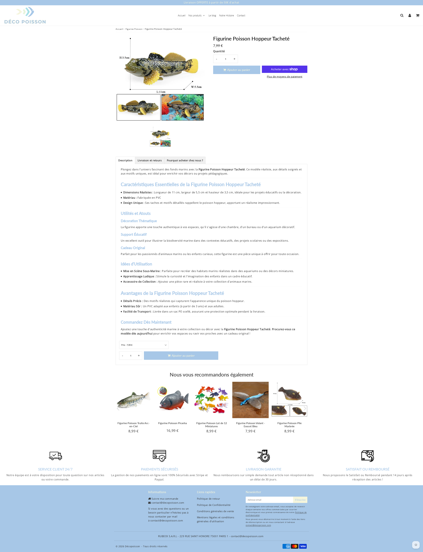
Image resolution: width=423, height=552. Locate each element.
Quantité (219, 51)
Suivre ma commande (165, 498)
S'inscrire (300, 499)
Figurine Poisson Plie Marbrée (289, 424)
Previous (118, 408)
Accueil (181, 15)
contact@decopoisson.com (168, 502)
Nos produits (195, 15)
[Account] (409, 15)
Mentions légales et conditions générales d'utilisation (215, 519)
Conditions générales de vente (215, 511)
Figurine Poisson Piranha (172, 423)
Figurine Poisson (134, 29)
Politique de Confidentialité (214, 505)
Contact (241, 15)
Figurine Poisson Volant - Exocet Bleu (250, 424)
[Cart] (417, 15)
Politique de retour (208, 498)
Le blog (212, 15)
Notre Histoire (226, 15)
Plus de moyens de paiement (284, 76)
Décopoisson (132, 546)
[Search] (402, 15)
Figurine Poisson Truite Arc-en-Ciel (133, 424)
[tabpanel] (160, 137)
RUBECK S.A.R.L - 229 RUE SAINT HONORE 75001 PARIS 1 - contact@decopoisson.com (210, 536)
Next (305, 408)
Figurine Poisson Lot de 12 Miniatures (211, 424)
